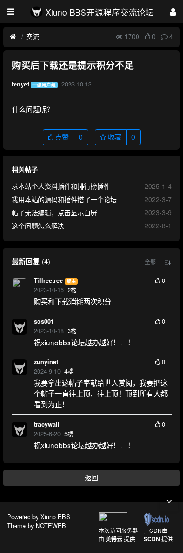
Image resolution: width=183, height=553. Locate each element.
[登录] (173, 11)
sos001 (44, 321)
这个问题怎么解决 (38, 225)
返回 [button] (91, 477)
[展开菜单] (10, 11)
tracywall (47, 424)
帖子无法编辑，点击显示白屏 (54, 212)
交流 (32, 36)
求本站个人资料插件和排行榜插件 (61, 186)
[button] (150, 261)
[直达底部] (169, 501)
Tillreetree (48, 280)
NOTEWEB (51, 525)
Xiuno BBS (55, 516)
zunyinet (46, 362)
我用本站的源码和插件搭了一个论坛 (64, 199)
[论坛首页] (13, 36)
